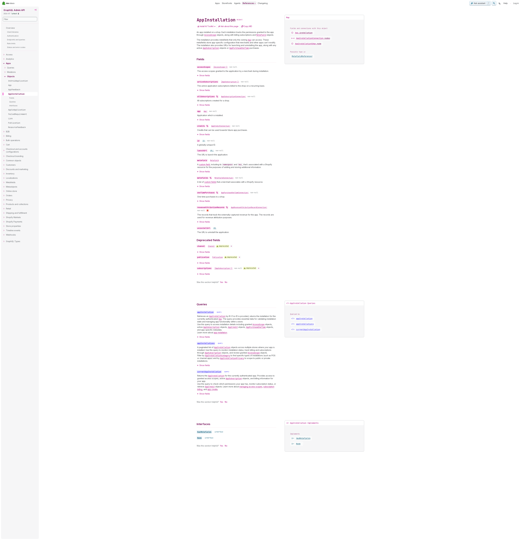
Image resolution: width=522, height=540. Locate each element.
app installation (220, 332)
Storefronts (227, 3)
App (304, 33)
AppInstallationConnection (313, 38)
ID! (204, 141)
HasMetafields (204, 432)
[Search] (494, 3)
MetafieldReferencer (302, 56)
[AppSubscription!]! (230, 82)
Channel (211, 246)
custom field (204, 164)
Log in (516, 3)
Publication (217, 257)
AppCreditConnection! (220, 126)
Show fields (204, 75)
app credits (212, 389)
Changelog (263, 3)
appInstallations (305, 324)
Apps (217, 3)
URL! (212, 151)
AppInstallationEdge (308, 43)
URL (214, 228)
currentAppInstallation (308, 329)
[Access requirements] (207, 210)
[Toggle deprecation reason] (231, 246)
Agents (237, 3)
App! (205, 111)
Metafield (214, 160)
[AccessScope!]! (220, 67)
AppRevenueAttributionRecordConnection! (249, 207)
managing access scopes (250, 386)
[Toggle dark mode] (500, 3)
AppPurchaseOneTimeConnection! (235, 193)
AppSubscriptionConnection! (233, 96)
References (248, 3)
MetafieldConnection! (224, 178)
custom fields (210, 182)
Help (505, 3)
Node (199, 438)
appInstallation (304, 318)
